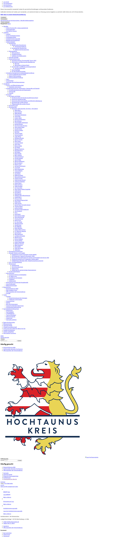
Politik (5, 295)
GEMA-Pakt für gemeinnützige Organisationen (24, 270)
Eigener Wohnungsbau (15, 76)
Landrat (8, 34)
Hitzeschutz (9, 318)
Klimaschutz (9, 310)
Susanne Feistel (19, 143)
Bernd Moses (18, 121)
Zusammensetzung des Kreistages (18, 298)
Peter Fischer (18, 203)
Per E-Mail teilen (8, 483)
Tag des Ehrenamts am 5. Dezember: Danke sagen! (25, 259)
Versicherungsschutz (17, 267)
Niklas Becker (18, 113)
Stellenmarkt (12, 281)
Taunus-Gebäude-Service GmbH (17, 74)
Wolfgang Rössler (19, 138)
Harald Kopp (18, 225)
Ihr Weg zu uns (13, 276)
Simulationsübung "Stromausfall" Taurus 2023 (24, 60)
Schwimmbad (9, 80)
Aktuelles (5, 26)
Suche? (2, 460)
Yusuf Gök (17, 167)
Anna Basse (18, 192)
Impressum (6, 536)
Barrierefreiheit (7, 533)
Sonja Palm (18, 116)
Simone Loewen (19, 130)
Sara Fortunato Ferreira (21, 125)
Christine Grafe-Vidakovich (22, 209)
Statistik (11, 93)
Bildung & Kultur (7, 324)
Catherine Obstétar (20, 181)
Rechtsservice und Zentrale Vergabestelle (17, 282)
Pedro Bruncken (19, 248)
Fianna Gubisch (19, 135)
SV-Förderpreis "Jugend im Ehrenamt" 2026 (23, 256)
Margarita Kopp (19, 223)
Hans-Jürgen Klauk (19, 127)
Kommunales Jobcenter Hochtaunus (13, 349)
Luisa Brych (18, 172)
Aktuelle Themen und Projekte (17, 253)
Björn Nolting (18, 155)
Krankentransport (16, 54)
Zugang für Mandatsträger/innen (15, 306)
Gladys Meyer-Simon (20, 229)
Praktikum (11, 279)
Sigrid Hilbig (18, 160)
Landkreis (6, 32)
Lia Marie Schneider (20, 236)
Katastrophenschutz (14, 59)
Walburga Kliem (19, 175)
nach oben (15, 486)
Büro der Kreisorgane (12, 304)
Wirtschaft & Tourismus (9, 333)
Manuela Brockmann (20, 177)
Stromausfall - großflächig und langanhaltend (24, 67)
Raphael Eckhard (19, 157)
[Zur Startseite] (49, 457)
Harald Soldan (18, 129)
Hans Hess (17, 144)
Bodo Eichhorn (18, 184)
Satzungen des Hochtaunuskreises (15, 82)
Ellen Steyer (18, 141)
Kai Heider (17, 147)
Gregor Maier (18, 118)
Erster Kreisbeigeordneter (13, 35)
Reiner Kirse (18, 220)
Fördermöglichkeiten (14, 271)
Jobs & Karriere (10, 273)
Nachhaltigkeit (10, 312)
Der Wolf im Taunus (11, 31)
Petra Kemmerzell (19, 217)
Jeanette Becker (19, 124)
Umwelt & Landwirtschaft (10, 327)
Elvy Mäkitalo (18, 226)
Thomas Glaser (19, 206)
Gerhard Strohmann (20, 166)
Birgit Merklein (18, 228)
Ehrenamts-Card (13, 105)
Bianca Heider (18, 146)
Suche (2, 340)
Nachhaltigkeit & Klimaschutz (11, 309)
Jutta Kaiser (18, 214)
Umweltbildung (10, 313)
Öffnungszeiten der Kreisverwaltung (15, 292)
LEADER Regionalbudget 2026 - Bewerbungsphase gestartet (27, 261)
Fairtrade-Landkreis (11, 320)
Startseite (6, 473)
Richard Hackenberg (20, 119)
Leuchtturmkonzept (20, 68)
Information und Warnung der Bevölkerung (23, 62)
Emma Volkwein (19, 239)
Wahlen (8, 302)
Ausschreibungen (10, 284)
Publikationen (7, 477)
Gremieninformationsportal (13, 307)
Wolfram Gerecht (19, 243)
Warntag (17, 63)
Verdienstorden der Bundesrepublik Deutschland (25, 98)
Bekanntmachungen (11, 285)
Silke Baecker (18, 194)
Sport (7, 79)
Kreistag (8, 296)
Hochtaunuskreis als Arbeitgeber (17, 274)
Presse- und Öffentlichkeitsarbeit (15, 85)
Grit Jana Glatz (18, 188)
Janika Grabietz (18, 208)
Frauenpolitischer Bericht (10, 479)
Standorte (6, 526)
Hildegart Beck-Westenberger (22, 195)
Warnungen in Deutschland (22, 65)
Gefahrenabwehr (10, 42)
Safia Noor (17, 250)
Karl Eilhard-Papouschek (21, 200)
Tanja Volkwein (18, 171)
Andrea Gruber (19, 178)
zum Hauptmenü (7, 3)
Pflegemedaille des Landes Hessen (21, 104)
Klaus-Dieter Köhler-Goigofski (22, 189)
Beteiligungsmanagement (13, 40)
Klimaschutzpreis (10, 316)
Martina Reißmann (19, 161)
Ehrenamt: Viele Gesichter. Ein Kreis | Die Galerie (25, 108)
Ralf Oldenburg (19, 150)
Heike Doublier (18, 186)
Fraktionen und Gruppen (15, 299)
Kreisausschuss (10, 301)
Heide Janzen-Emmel (20, 180)
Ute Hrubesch (18, 211)
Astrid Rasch (18, 233)
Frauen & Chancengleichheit (10, 476)
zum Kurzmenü (7, 5)
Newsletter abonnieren (15, 87)
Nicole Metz (18, 247)
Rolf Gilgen (17, 152)
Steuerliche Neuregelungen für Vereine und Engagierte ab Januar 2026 (30, 257)
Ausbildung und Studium (15, 278)
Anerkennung (15, 265)
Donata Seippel (19, 158)
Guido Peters (18, 183)
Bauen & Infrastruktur (9, 322)
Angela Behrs (18, 197)
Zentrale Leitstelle (13, 57)
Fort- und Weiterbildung (15, 262)
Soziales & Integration (9, 330)
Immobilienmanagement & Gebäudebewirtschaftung (20, 73)
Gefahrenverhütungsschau (22, 49)
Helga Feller (18, 202)
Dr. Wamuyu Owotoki (20, 231)
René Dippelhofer (19, 169)
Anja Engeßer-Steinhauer (21, 122)
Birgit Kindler (18, 153)
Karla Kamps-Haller (20, 216)
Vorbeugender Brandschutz (19, 48)
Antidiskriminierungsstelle (13, 39)
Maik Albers (18, 110)
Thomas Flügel (18, 133)
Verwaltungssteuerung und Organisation (20, 90)
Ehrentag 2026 (13, 107)
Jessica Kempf (18, 112)
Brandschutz (12, 43)
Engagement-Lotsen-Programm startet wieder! (24, 254)
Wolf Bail (17, 132)
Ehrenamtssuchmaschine (15, 251)
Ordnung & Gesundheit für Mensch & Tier (14, 328)
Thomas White (18, 240)
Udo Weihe (17, 174)
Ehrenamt (8, 94)
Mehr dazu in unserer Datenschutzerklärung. (13, 14)
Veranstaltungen (10, 29)
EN (3, 336)
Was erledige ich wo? (11, 290)
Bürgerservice (7, 287)
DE (1, 336)
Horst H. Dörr (18, 198)
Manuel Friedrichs (19, 149)
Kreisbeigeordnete (11, 37)
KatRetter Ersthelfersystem (19, 56)
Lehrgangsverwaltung (20, 46)
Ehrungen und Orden (14, 96)
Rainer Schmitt (18, 139)
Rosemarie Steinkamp (20, 115)
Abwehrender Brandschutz (19, 45)
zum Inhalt (6, 2)
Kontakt (8, 293)
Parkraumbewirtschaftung (16, 77)
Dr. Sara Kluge (18, 222)
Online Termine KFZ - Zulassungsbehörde (17, 28)
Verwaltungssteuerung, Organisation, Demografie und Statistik (22, 88)
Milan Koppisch (19, 245)
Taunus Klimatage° (11, 315)
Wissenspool (12, 264)
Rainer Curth (18, 164)
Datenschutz (15, 268)
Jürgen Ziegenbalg (19, 242)
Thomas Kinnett (19, 219)
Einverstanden (4, 19)
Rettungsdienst (13, 51)
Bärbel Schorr (18, 237)
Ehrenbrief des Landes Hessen (20, 102)
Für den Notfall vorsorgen (18, 71)
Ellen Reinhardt (19, 234)
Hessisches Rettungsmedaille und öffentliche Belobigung (27, 101)
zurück (2, 485)
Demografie (12, 91)
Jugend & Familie (7, 325)
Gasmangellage (16, 70)
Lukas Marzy (18, 136)
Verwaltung (6, 84)
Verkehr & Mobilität (8, 331)
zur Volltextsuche (8, 6)
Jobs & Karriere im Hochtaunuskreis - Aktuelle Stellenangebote (17, 20)
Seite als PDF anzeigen (6, 486)
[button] (9, 23)
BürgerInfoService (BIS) (12, 288)
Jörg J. (16, 212)
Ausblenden (3, 17)
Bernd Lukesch (18, 163)
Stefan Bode (18, 191)
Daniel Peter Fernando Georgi (22, 205)
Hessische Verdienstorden (19, 99)
